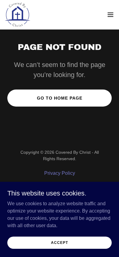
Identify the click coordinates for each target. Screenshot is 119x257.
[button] (110, 15)
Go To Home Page (59, 98)
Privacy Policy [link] (59, 173)
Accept (59, 242)
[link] (17, 14)
